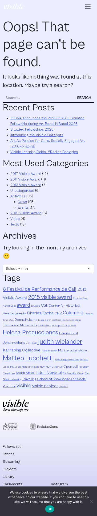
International (68, 333)
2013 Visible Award (25, 185)
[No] (91, 501)
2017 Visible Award (25, 174)
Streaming (11, 462)
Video (15, 219)
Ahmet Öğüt (9, 306)
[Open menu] (87, 6)
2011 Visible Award (25, 179)
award (23, 305)
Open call (70, 367)
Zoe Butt (63, 386)
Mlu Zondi (15, 366)
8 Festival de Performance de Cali (39, 289)
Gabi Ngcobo (44, 325)
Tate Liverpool (49, 372)
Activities (17, 196)
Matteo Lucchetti (28, 358)
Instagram (59, 484)
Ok (50, 509)
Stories (9, 454)
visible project (45, 386)
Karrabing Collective (21, 350)
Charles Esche (40, 313)
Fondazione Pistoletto (49, 320)
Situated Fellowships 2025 (31, 129)
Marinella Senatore (72, 350)
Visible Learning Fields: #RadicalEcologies (44, 152)
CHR (58, 313)
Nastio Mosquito (30, 366)
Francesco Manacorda (20, 325)
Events (23, 207)
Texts (14, 224)
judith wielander (60, 342)
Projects (10, 469)
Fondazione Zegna (71, 320)
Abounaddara (80, 298)
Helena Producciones (30, 332)
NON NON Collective (51, 366)
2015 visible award (50, 297)
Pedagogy (84, 366)
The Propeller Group (73, 373)
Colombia (73, 313)
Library (8, 477)
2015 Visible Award (25, 213)
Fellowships (12, 446)
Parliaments (12, 484)
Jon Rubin (31, 343)
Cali (44, 305)
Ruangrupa (9, 373)
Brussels (35, 306)
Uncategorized (22, 190)
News (22, 202)
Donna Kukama (26, 320)
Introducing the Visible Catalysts (36, 135)
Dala (11, 320)
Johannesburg (14, 343)
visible (23, 385)
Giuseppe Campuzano (64, 325)
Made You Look (49, 350)
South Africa (25, 373)
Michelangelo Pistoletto (67, 359)
